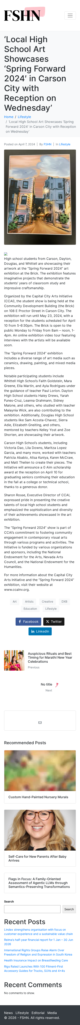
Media (52, 1013)
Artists (29, 601)
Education (30, 608)
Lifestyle (64, 144)
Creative (47, 601)
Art (15, 601)
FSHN (47, 144)
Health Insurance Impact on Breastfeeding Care (36, 960)
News (8, 1013)
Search (9, 901)
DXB (64, 601)
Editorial (38, 1013)
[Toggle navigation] (70, 15)
